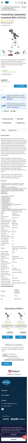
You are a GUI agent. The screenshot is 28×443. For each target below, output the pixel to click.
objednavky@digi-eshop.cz (10, 403)
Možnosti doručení (7, 74)
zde (19, 431)
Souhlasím (13, 439)
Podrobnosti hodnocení (7, 23)
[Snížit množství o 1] (2, 86)
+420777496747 (7, 406)
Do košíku (21, 86)
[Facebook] (2, 409)
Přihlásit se (7, 364)
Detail (7, 337)
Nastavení (13, 434)
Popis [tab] (3, 130)
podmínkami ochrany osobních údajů (14, 360)
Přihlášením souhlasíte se (9, 355)
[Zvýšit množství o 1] (7, 86)
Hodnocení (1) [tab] (12, 130)
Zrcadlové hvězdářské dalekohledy (17, 291)
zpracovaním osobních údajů (9, 356)
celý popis (3, 66)
